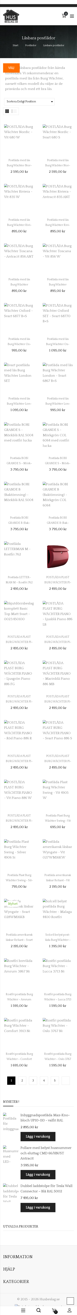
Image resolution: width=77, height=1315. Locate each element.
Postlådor (31, 45)
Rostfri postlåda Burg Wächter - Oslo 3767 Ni (57, 1059)
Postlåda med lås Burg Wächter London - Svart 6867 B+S (57, 404)
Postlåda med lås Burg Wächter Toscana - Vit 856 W (58, 284)
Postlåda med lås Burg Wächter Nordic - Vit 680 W (19, 165)
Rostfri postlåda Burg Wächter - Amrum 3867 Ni (19, 999)
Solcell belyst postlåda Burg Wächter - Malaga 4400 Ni (58, 940)
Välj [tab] (11, 68)
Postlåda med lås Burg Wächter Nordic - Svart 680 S (57, 165)
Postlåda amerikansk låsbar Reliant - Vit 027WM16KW (57, 880)
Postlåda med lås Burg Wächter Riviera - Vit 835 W (19, 225)
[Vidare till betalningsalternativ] (66, 1080)
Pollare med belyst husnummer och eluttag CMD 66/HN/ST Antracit (46, 1153)
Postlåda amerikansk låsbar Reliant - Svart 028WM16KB (19, 940)
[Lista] (14, 111)
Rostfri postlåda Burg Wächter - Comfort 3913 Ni (19, 1059)
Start (16, 45)
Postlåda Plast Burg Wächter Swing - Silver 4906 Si (19, 880)
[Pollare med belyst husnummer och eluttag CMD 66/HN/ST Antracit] (10, 1154)
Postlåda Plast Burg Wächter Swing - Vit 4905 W (58, 821)
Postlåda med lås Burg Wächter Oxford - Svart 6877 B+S (19, 344)
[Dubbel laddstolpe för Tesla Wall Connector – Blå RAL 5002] (10, 1192)
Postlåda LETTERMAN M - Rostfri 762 (19, 580)
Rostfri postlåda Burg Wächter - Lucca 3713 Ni (57, 999)
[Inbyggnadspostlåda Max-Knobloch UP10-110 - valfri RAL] (10, 1122)
